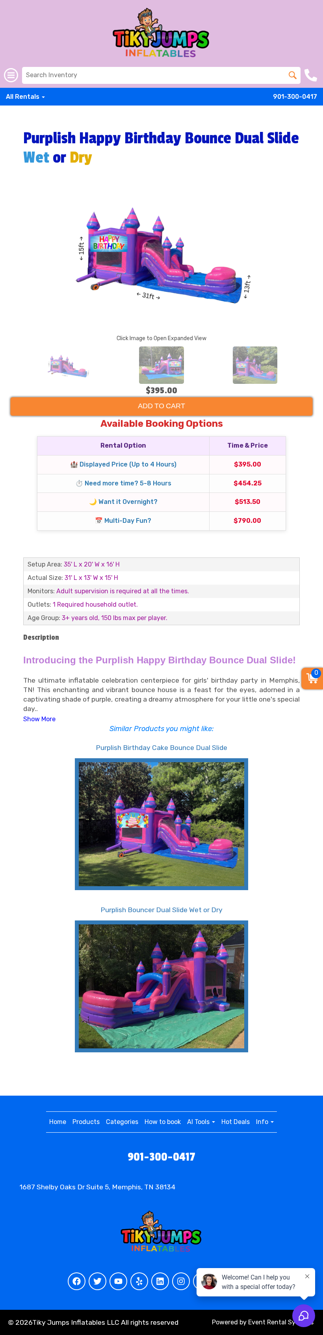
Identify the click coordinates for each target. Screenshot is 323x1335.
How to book (163, 1122)
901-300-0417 (295, 96)
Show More (39, 719)
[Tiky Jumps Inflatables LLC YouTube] (118, 1281)
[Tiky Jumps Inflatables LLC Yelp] (139, 1281)
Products (86, 1122)
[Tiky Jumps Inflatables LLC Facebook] (76, 1281)
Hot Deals (235, 1122)
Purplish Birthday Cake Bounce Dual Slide (161, 748)
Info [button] (263, 1122)
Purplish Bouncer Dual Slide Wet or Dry (161, 910)
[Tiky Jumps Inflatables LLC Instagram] (181, 1281)
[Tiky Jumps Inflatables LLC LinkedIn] (160, 1281)
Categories (122, 1122)
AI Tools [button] (199, 1122)
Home (57, 1122)
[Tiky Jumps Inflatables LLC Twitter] (97, 1281)
